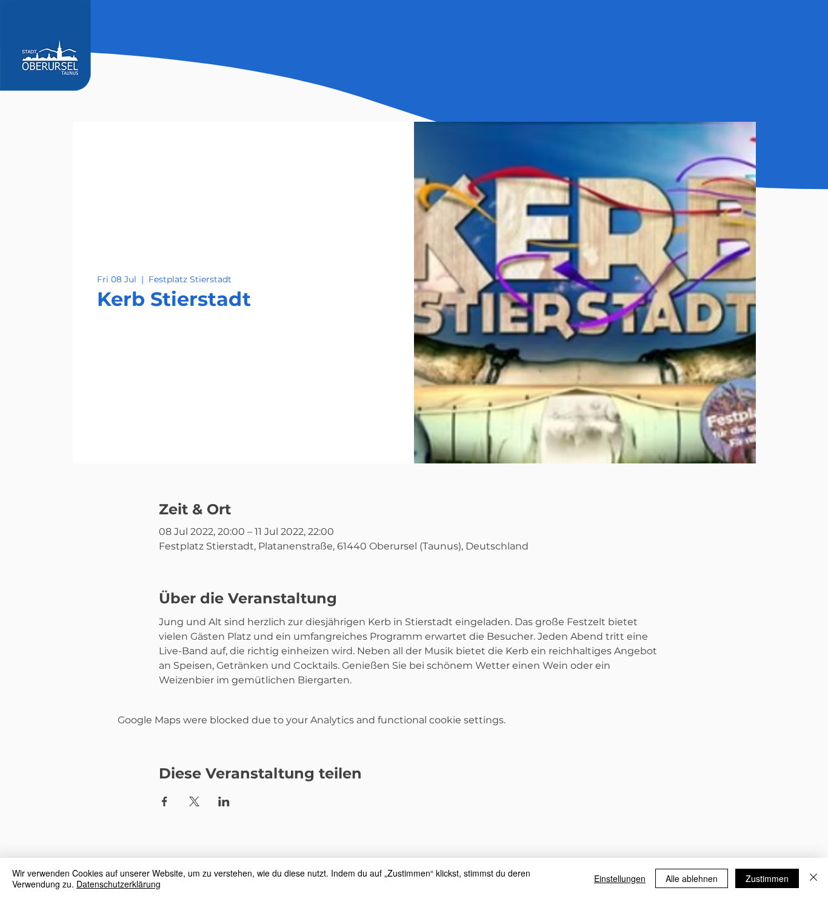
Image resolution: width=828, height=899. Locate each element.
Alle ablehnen (692, 878)
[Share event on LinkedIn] (224, 801)
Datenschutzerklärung (118, 884)
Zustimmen (767, 878)
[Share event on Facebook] (164, 801)
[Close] (813, 878)
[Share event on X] (194, 801)
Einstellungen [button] (620, 878)
